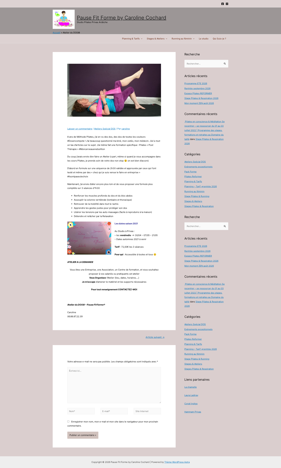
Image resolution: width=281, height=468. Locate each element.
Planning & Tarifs (131, 38)
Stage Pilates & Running (196, 196)
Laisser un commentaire (79, 128)
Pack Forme (190, 171)
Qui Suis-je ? (219, 38)
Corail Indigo (191, 403)
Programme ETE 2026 (195, 83)
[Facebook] (222, 3)
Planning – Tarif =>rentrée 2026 (200, 186)
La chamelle (190, 387)
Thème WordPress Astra (177, 462)
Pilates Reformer (193, 176)
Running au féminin (182, 38)
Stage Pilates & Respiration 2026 (201, 98)
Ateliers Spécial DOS (104, 128)
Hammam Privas (192, 411)
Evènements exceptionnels (198, 166)
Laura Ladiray (191, 395)
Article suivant (155, 337)
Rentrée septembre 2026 (197, 88)
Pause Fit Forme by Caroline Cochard (121, 18)
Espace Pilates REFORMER (198, 93)
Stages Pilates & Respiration (199, 206)
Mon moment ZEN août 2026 (199, 103)
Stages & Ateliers (156, 38)
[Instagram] (227, 3)
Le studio (203, 38)
